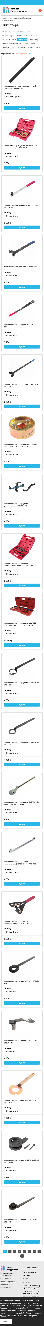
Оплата (25, 1279)
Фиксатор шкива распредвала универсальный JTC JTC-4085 (16, 505)
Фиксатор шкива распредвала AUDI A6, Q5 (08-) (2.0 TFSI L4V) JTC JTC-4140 (20, 445)
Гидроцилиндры (8, 48)
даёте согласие (36, 1308)
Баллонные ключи (30, 43)
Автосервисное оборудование (21, 18)
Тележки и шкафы (9, 39)
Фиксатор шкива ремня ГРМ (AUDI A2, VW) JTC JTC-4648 (22, 385)
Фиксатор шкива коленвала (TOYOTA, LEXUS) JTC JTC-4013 (22, 1161)
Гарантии (26, 1282)
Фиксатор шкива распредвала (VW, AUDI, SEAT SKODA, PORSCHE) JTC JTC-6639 (20, 624)
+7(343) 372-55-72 (6, 1278)
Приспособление (33, 48)
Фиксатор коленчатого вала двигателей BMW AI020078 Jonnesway (20, 87)
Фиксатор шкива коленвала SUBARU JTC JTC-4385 (22, 982)
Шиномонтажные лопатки (11, 43)
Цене (30, 53)
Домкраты (21, 48)
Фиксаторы (8, 20)
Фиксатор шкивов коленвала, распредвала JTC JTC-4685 (21, 206)
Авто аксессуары (8, 35)
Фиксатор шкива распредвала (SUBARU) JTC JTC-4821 (21, 743)
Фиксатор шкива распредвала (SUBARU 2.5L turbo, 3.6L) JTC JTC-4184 (21, 803)
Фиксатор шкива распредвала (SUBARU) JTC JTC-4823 (21, 684)
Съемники (33, 39)
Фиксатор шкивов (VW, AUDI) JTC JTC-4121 (20, 266)
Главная (4, 18)
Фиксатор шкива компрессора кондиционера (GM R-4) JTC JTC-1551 (18, 922)
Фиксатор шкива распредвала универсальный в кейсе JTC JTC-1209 (18, 564)
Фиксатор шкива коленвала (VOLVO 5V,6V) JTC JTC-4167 (20, 1101)
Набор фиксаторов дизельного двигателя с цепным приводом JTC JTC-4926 (21, 147)
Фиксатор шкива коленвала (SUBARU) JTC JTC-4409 (20, 1221)
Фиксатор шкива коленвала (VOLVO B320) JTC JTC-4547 (20, 1042)
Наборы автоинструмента (27, 35)
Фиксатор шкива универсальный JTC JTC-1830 (20, 326)
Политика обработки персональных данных (30, 1292)
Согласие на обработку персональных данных (31, 1286)
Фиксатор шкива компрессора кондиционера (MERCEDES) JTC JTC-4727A (20, 863)
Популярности (21, 53)
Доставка (26, 1275)
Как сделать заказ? (29, 1272)
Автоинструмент (8, 31)
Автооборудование (24, 31)
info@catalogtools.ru (8, 1281)
